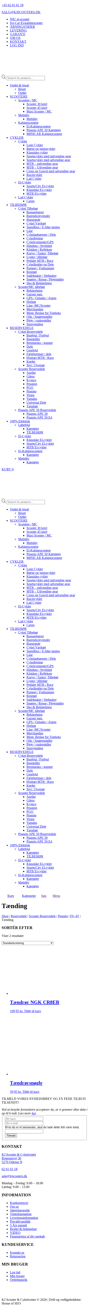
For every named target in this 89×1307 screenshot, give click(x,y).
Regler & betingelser (23, 1229)
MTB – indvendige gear (42, 163)
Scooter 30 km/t (36, 104)
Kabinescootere (28, 122)
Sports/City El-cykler (40, 186)
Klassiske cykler (37, 152)
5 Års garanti (18, 1225)
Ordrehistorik (18, 1279)
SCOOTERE (19, 96)
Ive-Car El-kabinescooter (26, 23)
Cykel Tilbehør (28, 208)
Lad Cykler (33, 178)
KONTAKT (18, 41)
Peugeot (31, 384)
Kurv (10, 896)
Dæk (29, 346)
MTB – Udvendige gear (42, 167)
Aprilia (31, 372)
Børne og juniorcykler (40, 149)
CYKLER (17, 137)
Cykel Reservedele (30, 331)
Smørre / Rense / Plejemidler (45, 279)
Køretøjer (32, 428)
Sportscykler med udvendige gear (48, 160)
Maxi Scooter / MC (39, 111)
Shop (5, 916)
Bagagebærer (35, 212)
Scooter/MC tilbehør (31, 287)
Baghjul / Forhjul (37, 335)
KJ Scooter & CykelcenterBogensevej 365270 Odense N (19, 1158)
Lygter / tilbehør (36, 257)
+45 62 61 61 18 (12, 5)
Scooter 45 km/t (36, 107)
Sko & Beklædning (39, 283)
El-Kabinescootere (38, 126)
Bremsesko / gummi (39, 343)
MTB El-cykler (36, 193)
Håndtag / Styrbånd (39, 246)
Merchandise (34, 309)
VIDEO (15, 1232)
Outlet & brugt (19, 85)
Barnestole (33, 219)
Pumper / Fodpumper (40, 268)
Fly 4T (74, 916)
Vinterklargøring (20, 1214)
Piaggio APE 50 (37, 413)
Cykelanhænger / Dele (41, 234)
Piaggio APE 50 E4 (39, 417)
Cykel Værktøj (36, 223)
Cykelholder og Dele (40, 264)
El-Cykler (24, 182)
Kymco (31, 380)
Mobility (23, 115)
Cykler (22, 141)
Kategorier (29, 896)
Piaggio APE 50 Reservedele (37, 410)
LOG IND (17, 45)
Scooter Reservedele (31, 369)
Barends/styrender (38, 216)
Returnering (17, 1256)
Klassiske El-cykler (39, 190)
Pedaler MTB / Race (39, 260)
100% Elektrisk (20, 421)
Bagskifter (33, 339)
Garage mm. (34, 294)
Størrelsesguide (20, 1210)
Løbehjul (24, 425)
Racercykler (34, 175)
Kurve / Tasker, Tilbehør (42, 253)
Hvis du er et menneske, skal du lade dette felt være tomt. (42, 1127)
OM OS (15, 38)
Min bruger (17, 1276)
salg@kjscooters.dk (14, 1176)
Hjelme (31, 302)
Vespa (30, 395)
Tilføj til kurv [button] (32, 1011)
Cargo (30, 201)
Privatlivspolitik (20, 1221)
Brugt (22, 89)
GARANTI (17, 34)
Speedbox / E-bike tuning (43, 227)
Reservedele (19, 916)
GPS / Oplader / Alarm (41, 298)
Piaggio (31, 391)
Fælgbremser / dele (38, 354)
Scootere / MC (27, 100)
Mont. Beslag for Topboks (43, 313)
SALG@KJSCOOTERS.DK (21, 12)
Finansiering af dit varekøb (27, 1236)
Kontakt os (17, 1252)
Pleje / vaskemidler (38, 320)
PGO (29, 387)
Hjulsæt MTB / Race (40, 358)
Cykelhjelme (34, 238)
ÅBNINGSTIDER (22, 26)
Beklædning (34, 290)
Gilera (30, 376)
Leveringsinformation (24, 1218)
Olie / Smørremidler (39, 316)
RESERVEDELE (22, 328)
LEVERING (18, 30)
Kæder (30, 361)
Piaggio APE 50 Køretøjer (43, 130)
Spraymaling (34, 324)
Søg (43, 896)
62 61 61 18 (9, 1169)
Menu (56, 896)
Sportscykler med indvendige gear (48, 156)
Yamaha (31, 399)
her (34, 1113)
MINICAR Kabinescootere (44, 134)
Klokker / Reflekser (39, 249)
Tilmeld (11, 1135)
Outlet (22, 93)
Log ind (15, 1272)
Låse (29, 231)
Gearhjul (32, 350)
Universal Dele (36, 402)
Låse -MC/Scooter (38, 305)
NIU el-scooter (19, 19)
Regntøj (31, 272)
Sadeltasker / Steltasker (41, 275)
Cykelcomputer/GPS (40, 242)
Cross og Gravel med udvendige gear (50, 171)
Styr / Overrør (35, 365)
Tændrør (32, 406)
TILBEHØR (18, 204)
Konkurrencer (19, 1203)
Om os (14, 1206)
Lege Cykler (34, 145)
